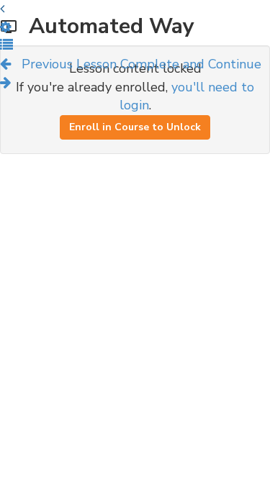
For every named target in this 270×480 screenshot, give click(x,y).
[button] (6, 45)
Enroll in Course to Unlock (135, 127)
